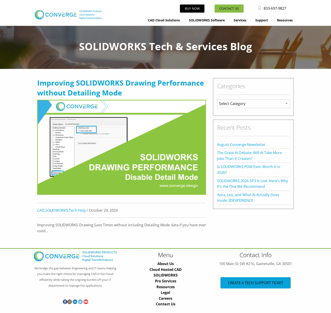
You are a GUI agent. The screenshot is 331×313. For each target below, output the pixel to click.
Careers (165, 298)
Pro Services (165, 281)
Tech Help (77, 210)
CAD (40, 210)
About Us (165, 263)
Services (240, 20)
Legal (165, 292)
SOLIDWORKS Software (207, 20)
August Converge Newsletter (241, 144)
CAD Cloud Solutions (164, 20)
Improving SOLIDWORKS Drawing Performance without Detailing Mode (120, 88)
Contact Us (165, 304)
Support (261, 20)
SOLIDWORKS (56, 210)
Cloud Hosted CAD (166, 269)
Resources (285, 20)
